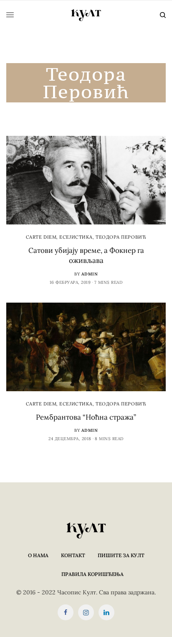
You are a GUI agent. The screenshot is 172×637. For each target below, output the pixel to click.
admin (89, 274)
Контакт (73, 555)
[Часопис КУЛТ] (86, 15)
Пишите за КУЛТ (121, 555)
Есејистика (76, 237)
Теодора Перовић (121, 237)
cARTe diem (41, 237)
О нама (38, 555)
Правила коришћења (92, 574)
